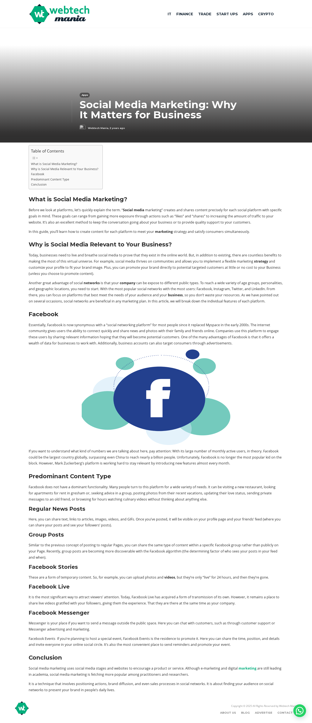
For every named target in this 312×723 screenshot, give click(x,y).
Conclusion (39, 184)
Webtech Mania (98, 128)
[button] (299, 710)
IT (169, 14)
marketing (247, 668)
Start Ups (227, 14)
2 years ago (117, 128)
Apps (248, 14)
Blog (245, 712)
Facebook (37, 174)
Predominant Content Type (50, 179)
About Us (228, 712)
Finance (184, 14)
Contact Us (287, 712)
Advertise (263, 712)
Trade (204, 14)
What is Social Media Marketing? (54, 164)
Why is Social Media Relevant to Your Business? (64, 169)
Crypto (266, 14)
